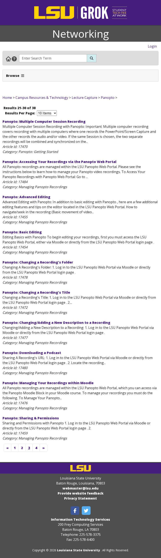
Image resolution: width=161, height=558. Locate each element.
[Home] (8, 58)
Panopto (107, 97)
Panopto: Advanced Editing (26, 197)
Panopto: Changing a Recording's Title (36, 292)
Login (152, 46)
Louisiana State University (78, 550)
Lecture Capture (84, 97)
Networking (80, 34)
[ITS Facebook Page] (75, 510)
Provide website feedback (81, 493)
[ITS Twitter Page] (86, 510)
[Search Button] (91, 58)
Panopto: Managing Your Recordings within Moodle (48, 383)
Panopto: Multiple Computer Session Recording (44, 121)
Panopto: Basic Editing (22, 232)
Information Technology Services (80, 519)
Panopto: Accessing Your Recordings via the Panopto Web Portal (59, 161)
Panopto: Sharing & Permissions (31, 418)
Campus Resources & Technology (42, 97)
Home (7, 97)
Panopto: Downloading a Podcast (32, 352)
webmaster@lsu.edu (80, 488)
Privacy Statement (80, 498)
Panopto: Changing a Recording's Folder (38, 262)
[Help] (14, 58)
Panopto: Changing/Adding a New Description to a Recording (56, 322)
